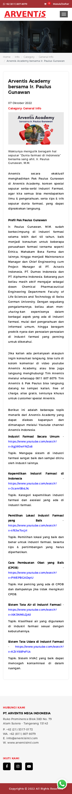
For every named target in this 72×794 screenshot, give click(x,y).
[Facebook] (7, 766)
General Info (46, 56)
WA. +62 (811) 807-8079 (19, 733)
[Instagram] (18, 766)
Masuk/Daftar (61, 4)
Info (17, 56)
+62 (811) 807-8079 (16, 4)
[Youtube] (29, 766)
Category (29, 56)
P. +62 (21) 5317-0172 (18, 729)
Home (6, 56)
